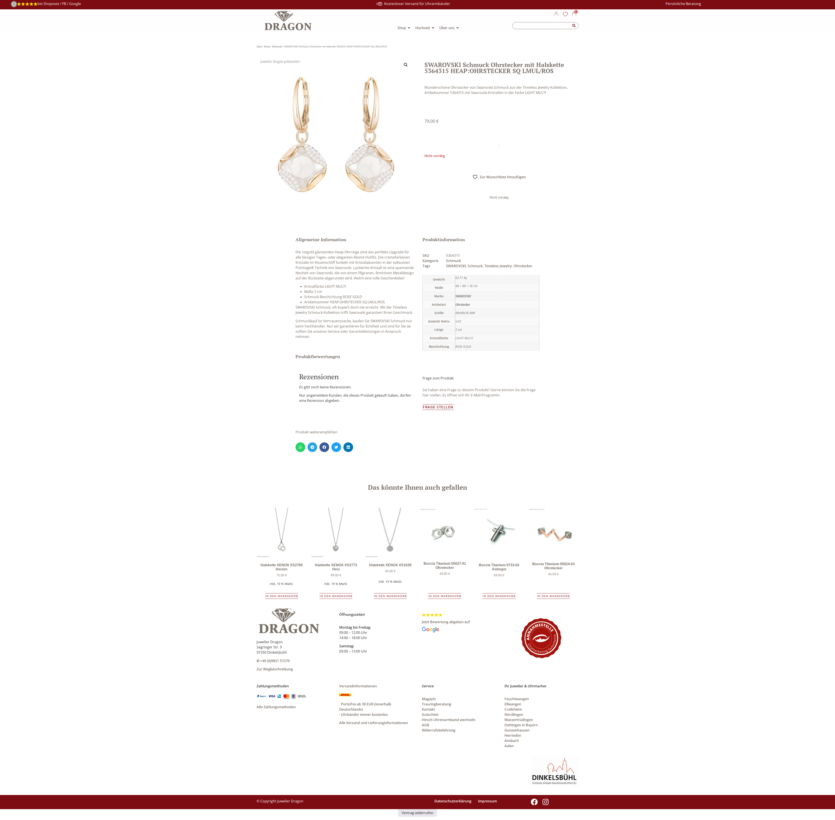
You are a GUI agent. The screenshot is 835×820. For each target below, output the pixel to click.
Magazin (429, 698)
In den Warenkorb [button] (281, 596)
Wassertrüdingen (518, 719)
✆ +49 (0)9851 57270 (273, 660)
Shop (267, 46)
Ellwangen (512, 704)
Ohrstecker (523, 266)
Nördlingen (513, 714)
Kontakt (428, 709)
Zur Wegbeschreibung (275, 669)
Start (259, 46)
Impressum (487, 801)
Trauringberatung (436, 704)
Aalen (509, 745)
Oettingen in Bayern (521, 725)
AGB (425, 725)
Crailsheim (513, 709)
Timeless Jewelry (498, 266)
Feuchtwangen (516, 698)
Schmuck (277, 46)
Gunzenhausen (516, 730)
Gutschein (430, 714)
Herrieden (512, 735)
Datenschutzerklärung (452, 801)
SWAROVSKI (456, 266)
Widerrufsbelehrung (438, 730)
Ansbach (511, 740)
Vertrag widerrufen (417, 812)
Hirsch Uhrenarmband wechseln (448, 719)
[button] (406, 65)
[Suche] (574, 25)
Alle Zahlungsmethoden (276, 707)
